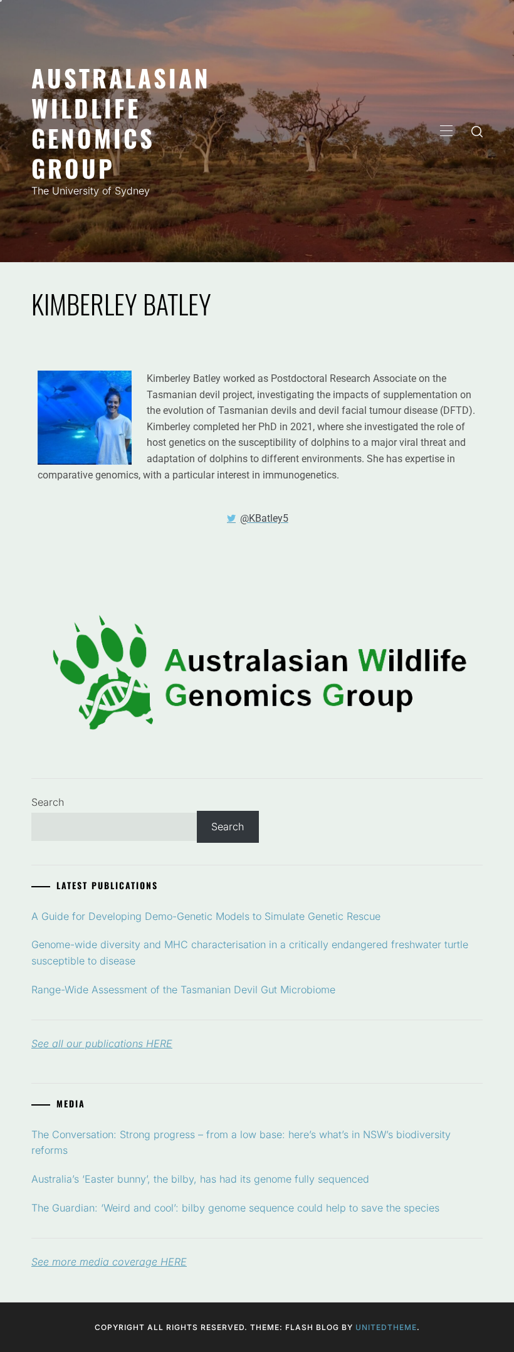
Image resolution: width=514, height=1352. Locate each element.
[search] (477, 131)
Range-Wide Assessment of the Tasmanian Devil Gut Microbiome (183, 989)
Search (47, 802)
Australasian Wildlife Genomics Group (121, 123)
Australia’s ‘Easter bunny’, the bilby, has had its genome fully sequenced (200, 1179)
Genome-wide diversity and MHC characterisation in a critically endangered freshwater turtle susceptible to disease (249, 952)
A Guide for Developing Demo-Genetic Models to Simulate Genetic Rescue (205, 916)
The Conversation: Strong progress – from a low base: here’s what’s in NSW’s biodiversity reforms (241, 1142)
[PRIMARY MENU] (446, 131)
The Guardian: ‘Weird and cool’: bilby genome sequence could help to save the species (235, 1207)
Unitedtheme (386, 1327)
